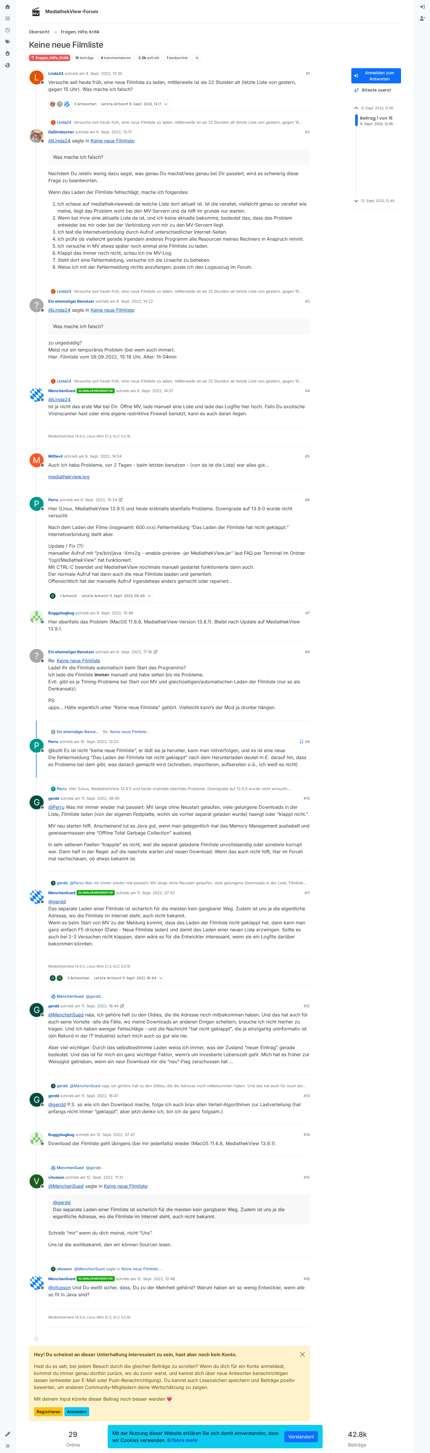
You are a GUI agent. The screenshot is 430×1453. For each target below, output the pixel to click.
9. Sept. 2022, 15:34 (98, 499)
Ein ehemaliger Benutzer (71, 301)
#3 (307, 301)
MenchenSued (61, 390)
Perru (53, 499)
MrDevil (55, 456)
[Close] (302, 1354)
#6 (307, 499)
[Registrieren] (422, 18)
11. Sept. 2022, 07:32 (156, 892)
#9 (307, 741)
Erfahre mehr (182, 1440)
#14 (307, 1134)
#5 (307, 456)
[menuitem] (422, 7)
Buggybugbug (61, 613)
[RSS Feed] (197, 58)
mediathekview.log (69, 477)
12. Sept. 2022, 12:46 (156, 1278)
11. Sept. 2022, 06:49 (100, 798)
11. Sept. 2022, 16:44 (99, 1006)
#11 (307, 892)
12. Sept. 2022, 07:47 (116, 1134)
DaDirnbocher (61, 132)
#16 (307, 1278)
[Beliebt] (7, 53)
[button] (7, 1434)
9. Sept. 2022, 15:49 (115, 613)
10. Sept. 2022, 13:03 (99, 741)
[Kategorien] (7, 18)
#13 (307, 1095)
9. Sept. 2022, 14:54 (103, 456)
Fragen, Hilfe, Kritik (52, 58)
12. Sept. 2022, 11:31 (105, 1177)
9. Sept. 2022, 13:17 (114, 132)
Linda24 (55, 73)
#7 (307, 613)
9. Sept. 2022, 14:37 (155, 390)
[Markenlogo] (36, 11)
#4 (307, 390)
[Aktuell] (7, 30)
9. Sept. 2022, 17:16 (134, 651)
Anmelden (77, 1411)
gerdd (53, 798)
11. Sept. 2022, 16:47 (99, 1095)
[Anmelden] (422, 7)
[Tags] (7, 42)
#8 (307, 651)
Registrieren (48, 1411)
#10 (307, 798)
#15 (307, 1177)
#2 (307, 132)
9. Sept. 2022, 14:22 (134, 301)
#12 (307, 1006)
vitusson (56, 1177)
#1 (308, 73)
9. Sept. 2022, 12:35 (104, 73)
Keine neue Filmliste (112, 141)
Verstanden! (301, 1437)
